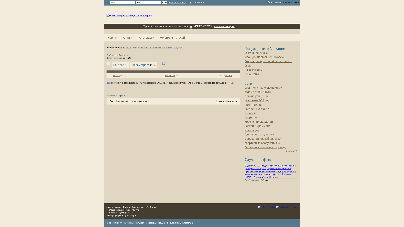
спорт (248, 117)
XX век (249, 113)
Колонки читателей (172, 37)
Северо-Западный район (261, 138)
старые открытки (256, 91)
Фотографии (146, 37)
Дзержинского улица (258, 134)
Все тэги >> (291, 151)
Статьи (127, 37)
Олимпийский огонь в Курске (264, 147)
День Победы (227, 83)
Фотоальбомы (125, 47)
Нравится (170, 75)
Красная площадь (256, 121)
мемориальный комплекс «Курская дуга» (182, 83)
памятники (251, 104)
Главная (112, 37)
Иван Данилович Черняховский (265, 57)
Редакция (123, 55)
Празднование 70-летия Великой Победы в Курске (158, 47)
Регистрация (274, 2)
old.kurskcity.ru (175, 223)
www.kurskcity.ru (224, 26)
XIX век (249, 130)
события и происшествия (125, 83)
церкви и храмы (255, 126)
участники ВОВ (254, 100)
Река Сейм (252, 74)
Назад (116, 75)
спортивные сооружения (261, 143)
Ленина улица (254, 96)
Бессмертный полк (211, 83)
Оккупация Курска (256, 52)
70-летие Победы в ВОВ (149, 83)
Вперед (229, 75)
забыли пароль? (177, 2)
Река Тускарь (253, 69)
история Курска (255, 109)
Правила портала (290, 2)
